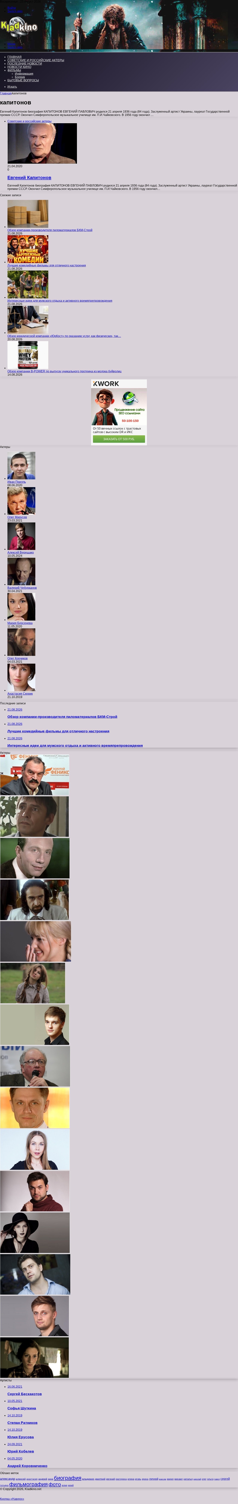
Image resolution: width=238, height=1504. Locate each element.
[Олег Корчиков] (21, 655)
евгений (110, 1479)
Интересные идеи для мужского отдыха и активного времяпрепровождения (59, 300)
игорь (138, 1479)
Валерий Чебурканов (22, 587)
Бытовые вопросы (23, 80)
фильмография (28, 1484)
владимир (88, 1478)
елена (131, 1479)
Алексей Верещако (20, 552)
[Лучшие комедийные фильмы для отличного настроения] (27, 262)
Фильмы (14, 70)
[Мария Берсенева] (21, 619)
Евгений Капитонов (29, 177)
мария (170, 1479)
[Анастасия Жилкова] (35, 1169)
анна (50, 1479)
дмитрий (100, 1478)
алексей (21, 1478)
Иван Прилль (16, 481)
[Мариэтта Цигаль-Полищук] (34, 1377)
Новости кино (19, 67)
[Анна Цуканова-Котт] (32, 1002)
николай (197, 1479)
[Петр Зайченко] (34, 794)
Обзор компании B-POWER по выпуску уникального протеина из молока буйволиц (64, 371)
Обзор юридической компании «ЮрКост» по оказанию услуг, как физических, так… (64, 336)
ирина (145, 1479)
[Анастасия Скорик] (21, 690)
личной (153, 1478)
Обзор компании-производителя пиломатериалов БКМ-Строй (49, 230)
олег (204, 1479)
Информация (24, 73)
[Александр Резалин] (34, 919)
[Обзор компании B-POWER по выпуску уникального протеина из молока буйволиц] (27, 368)
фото (55, 1484)
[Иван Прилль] (21, 478)
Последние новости (24, 63)
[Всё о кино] (19, 37)
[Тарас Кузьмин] (35, 1210)
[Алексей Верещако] (21, 549)
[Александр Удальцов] (34, 1335)
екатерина (121, 1479)
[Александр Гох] (35, 1127)
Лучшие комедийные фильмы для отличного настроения (46, 265)
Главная (6, 93)
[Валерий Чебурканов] (21, 584)
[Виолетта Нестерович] (35, 960)
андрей (42, 1478)
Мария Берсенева (20, 623)
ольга (210, 1479)
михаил (178, 1479)
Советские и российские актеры (35, 60)
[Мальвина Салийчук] (35, 1252)
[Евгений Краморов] (35, 877)
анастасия (32, 1479)
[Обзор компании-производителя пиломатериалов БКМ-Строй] (27, 226)
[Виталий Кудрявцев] (35, 1293)
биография (67, 1478)
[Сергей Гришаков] (34, 836)
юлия (64, 1485)
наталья (188, 1479)
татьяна (4, 1485)
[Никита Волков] (34, 1044)
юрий (71, 1485)
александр (7, 1479)
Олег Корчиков (17, 658)
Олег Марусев (17, 517)
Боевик (20, 77)
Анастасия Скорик (20, 693)
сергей (225, 1478)
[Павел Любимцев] (35, 1085)
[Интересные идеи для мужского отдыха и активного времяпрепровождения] (27, 297)
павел (217, 1479)
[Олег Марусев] (21, 513)
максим (162, 1479)
